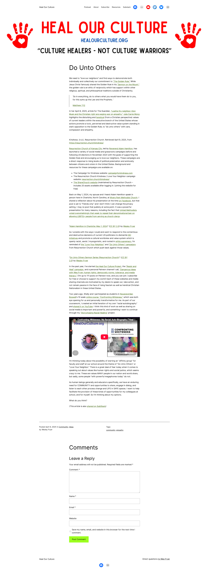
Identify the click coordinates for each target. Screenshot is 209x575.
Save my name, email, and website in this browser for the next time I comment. (103, 531)
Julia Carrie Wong (131, 114)
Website (72, 518)
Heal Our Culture (46, 7)
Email (72, 507)
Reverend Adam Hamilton (121, 148)
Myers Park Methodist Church (123, 197)
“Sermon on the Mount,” (128, 84)
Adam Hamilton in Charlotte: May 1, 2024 (89, 226)
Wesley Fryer (129, 226)
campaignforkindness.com (120, 173)
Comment (74, 469)
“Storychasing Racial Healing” (94, 313)
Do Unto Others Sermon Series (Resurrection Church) (94, 257)
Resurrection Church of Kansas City (85, 148)
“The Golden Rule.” (121, 81)
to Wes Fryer (164, 559)
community (110, 430)
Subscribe (105, 7)
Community (63, 427)
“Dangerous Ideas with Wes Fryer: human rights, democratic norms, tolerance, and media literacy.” (102, 272)
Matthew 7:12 (79, 105)
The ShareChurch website (85, 182)
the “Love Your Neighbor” (92, 244)
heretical (100, 117)
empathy (119, 430)
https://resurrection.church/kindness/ (86, 143)
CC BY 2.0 (114, 226)
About (96, 7)
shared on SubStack (96, 406)
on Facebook (125, 201)
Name (72, 496)
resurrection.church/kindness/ (95, 179)
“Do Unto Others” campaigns (122, 244)
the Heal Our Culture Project (108, 266)
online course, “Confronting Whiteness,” (104, 297)
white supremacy (123, 241)
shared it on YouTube (83, 306)
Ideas (71, 427)
